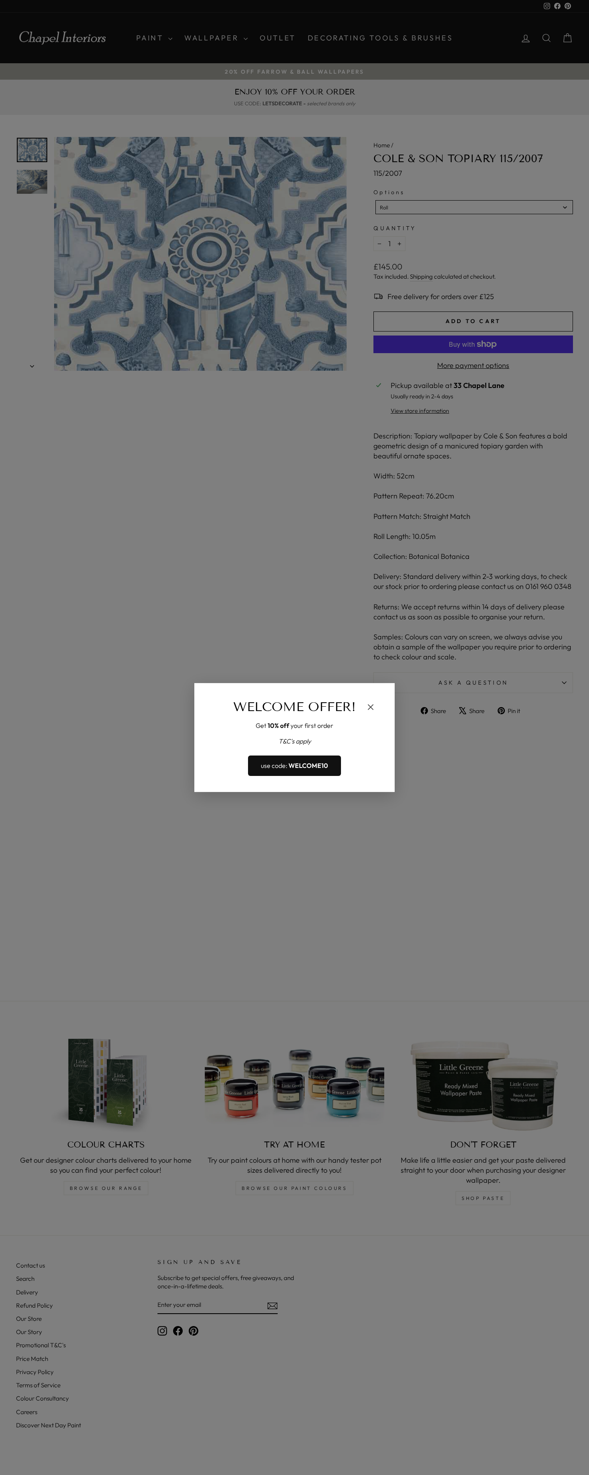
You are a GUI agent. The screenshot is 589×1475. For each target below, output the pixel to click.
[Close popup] (371, 708)
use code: (294, 766)
